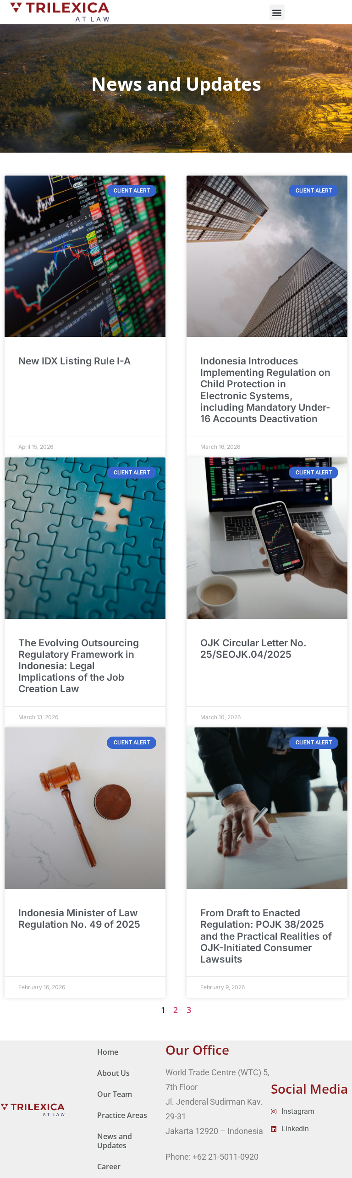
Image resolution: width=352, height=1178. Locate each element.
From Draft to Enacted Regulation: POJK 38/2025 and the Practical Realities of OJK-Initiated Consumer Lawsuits (266, 936)
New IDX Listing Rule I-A (74, 361)
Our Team (114, 1094)
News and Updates (114, 1140)
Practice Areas (122, 1115)
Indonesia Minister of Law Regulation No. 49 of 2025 (79, 918)
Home (107, 1052)
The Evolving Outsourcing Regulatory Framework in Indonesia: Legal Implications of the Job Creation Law (78, 666)
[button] (277, 12)
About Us (113, 1073)
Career (109, 1166)
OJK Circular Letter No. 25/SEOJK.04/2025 (253, 648)
